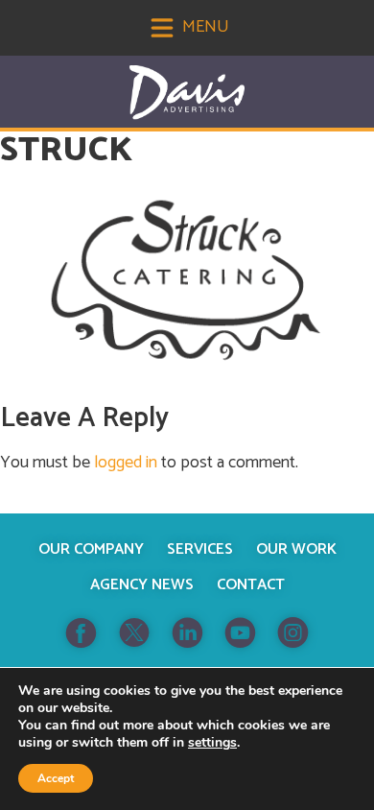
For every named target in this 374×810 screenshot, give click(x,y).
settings (212, 742)
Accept (55, 778)
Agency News (142, 585)
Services (200, 549)
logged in (125, 462)
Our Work (296, 549)
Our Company (91, 549)
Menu (203, 26)
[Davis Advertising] (187, 92)
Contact (251, 585)
